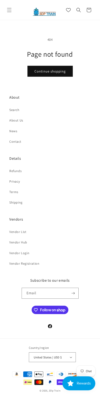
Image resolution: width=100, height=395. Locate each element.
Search (14, 110)
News (13, 131)
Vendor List (18, 232)
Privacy (14, 181)
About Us (16, 120)
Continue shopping (50, 71)
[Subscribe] (73, 293)
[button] (9, 10)
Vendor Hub (18, 242)
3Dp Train (54, 390)
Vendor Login (19, 253)
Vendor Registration (24, 263)
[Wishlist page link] (68, 10)
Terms (13, 192)
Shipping (16, 202)
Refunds (15, 171)
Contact (15, 141)
